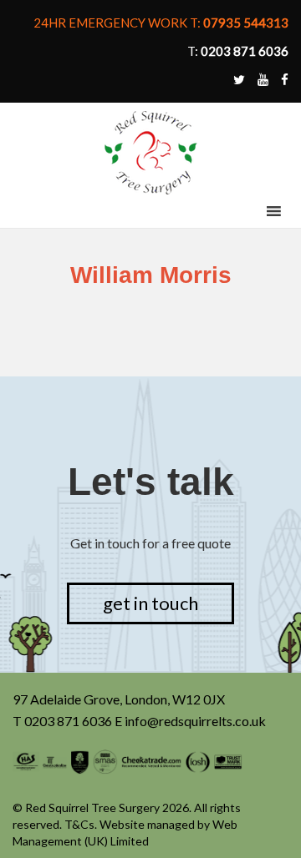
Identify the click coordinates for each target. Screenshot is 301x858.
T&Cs (79, 824)
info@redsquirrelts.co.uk (195, 721)
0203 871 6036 (68, 721)
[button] (242, 211)
